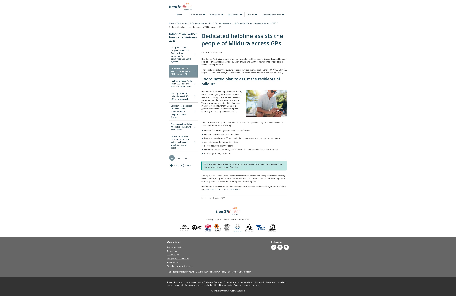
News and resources (272, 14)
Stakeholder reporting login (179, 266)
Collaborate (233, 14)
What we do (215, 14)
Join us (251, 14)
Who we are (196, 14)
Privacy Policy (220, 271)
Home (179, 14)
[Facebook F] (273, 247)
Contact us (172, 251)
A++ (187, 158)
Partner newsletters (224, 23)
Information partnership (201, 23)
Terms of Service (237, 271)
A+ (179, 158)
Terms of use (173, 254)
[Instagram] (280, 247)
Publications (172, 262)
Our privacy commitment (178, 258)
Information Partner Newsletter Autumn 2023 (255, 23)
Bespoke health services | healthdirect (223, 189)
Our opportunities (175, 247)
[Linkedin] (286, 247)
